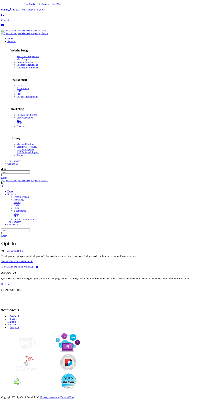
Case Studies (30, 4)
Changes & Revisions (27, 64)
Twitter (13, 319)
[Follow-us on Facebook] (4, 4)
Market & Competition (28, 56)
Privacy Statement (50, 397)
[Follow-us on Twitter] (10, 4)
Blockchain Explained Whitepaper (18, 266)
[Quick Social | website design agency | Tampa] (24, 30)
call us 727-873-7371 (13, 9)
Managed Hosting (25, 144)
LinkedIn (11, 321)
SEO (19, 120)
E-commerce (23, 88)
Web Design (23, 59)
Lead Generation (25, 117)
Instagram (14, 327)
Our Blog (56, 4)
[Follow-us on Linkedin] (16, 4)
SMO (19, 123)
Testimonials (44, 4)
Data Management (25, 149)
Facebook (14, 316)
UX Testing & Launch (27, 67)
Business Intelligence (27, 115)
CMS (19, 85)
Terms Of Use (67, 397)
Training (21, 155)
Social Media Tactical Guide (16, 261)
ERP (19, 94)
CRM (19, 91)
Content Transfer (25, 62)
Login (4, 177)
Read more (6, 284)
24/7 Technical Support (28, 152)
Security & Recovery (27, 146)
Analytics (21, 126)
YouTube (11, 324)
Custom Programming (27, 96)
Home (8, 251)
